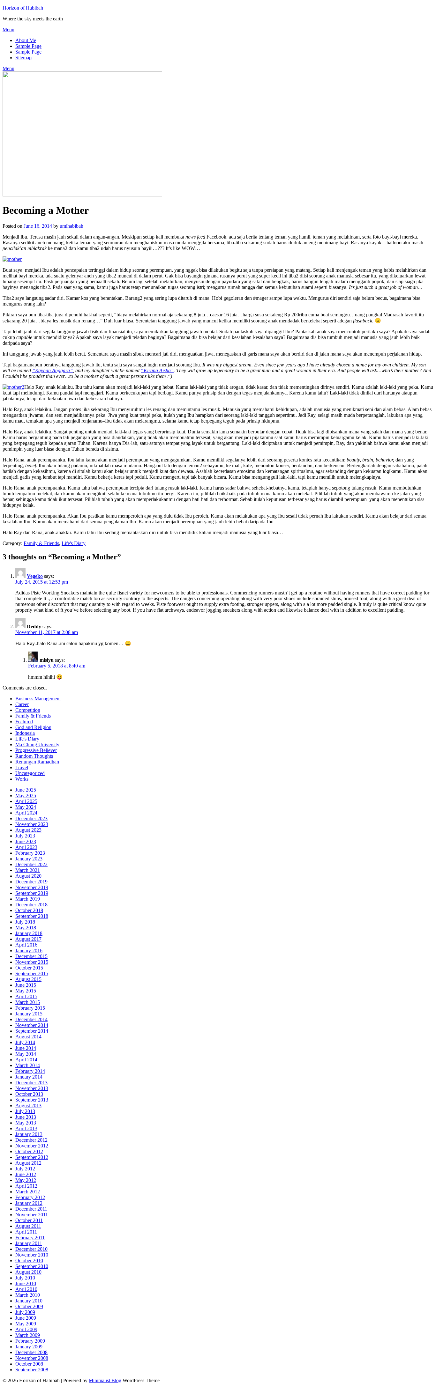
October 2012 (29, 1151)
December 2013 (31, 1082)
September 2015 (31, 973)
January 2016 (28, 950)
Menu (8, 29)
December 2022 (31, 864)
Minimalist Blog (105, 1380)
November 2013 (31, 1088)
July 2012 (25, 1168)
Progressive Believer (36, 750)
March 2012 (27, 1191)
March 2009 (27, 1335)
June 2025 (25, 790)
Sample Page (28, 46)
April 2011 (26, 1232)
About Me (25, 40)
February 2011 (30, 1237)
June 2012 (25, 1174)
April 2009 (26, 1329)
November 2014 (31, 1025)
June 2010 (25, 1283)
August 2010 (28, 1272)
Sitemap (23, 57)
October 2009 (29, 1306)
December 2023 (31, 818)
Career (22, 704)
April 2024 (26, 812)
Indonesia (25, 733)
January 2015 (28, 1013)
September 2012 (31, 1157)
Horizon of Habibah (23, 8)
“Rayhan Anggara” (52, 370)
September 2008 (31, 1369)
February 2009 (30, 1341)
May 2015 (25, 990)
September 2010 (31, 1266)
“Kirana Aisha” (157, 370)
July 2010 (25, 1277)
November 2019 (31, 887)
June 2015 (25, 985)
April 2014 (26, 1059)
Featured (24, 721)
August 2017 (28, 939)
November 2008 (31, 1358)
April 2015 (26, 996)
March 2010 (27, 1295)
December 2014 (31, 1019)
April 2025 (26, 801)
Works (21, 779)
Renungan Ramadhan (37, 761)
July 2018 (25, 922)
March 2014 (27, 1065)
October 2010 (29, 1260)
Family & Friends (41, 543)
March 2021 (27, 870)
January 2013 (28, 1134)
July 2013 (25, 1111)
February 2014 (30, 1071)
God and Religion (33, 727)
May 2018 (25, 927)
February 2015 (30, 1008)
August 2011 (28, 1226)
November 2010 (31, 1254)
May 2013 (25, 1122)
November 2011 (31, 1214)
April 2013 (26, 1128)
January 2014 (28, 1077)
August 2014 (28, 1036)
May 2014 (25, 1054)
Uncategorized (30, 773)
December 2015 (31, 956)
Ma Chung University (37, 744)
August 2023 (28, 830)
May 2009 (25, 1323)
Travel (21, 767)
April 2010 (26, 1289)
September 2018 (31, 916)
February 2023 (30, 853)
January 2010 (28, 1300)
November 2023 (31, 824)
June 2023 (25, 841)
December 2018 (31, 904)
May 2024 (25, 807)
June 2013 (25, 1117)
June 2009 (25, 1318)
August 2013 (28, 1105)
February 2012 (30, 1197)
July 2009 (25, 1312)
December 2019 (31, 881)
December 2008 (31, 1352)
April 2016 (26, 944)
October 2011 (29, 1220)
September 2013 (31, 1099)
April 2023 (26, 847)
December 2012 (31, 1140)
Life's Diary (74, 543)
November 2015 (31, 962)
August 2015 (28, 979)
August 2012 (28, 1163)
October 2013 (29, 1094)
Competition (27, 710)
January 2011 (28, 1243)
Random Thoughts (34, 756)
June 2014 (25, 1048)
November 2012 (31, 1145)
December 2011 (31, 1209)
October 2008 (29, 1364)
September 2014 (31, 1031)
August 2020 (28, 876)
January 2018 (28, 933)
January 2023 (28, 858)
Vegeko (35, 576)
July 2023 (25, 835)
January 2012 (28, 1203)
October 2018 (29, 910)
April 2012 (26, 1186)
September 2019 (31, 893)
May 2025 (25, 795)
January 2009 (28, 1346)
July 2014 (25, 1042)
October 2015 (29, 967)
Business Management (38, 698)
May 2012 (25, 1180)
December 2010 (31, 1249)
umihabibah (71, 226)
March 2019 (27, 899)
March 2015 (27, 1002)
